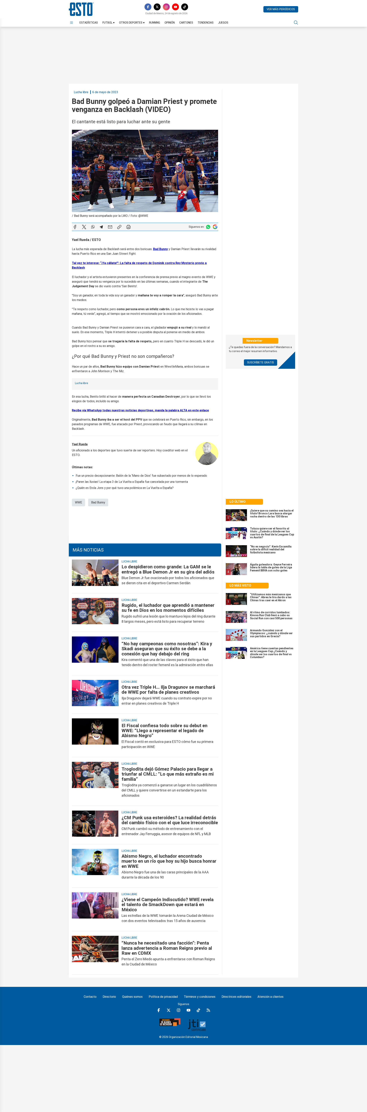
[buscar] (296, 22)
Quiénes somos (132, 997)
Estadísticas (89, 22)
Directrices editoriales (236, 997)
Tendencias (206, 22)
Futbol (108, 22)
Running (154, 22)
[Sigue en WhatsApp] (208, 227)
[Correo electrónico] (110, 227)
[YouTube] (175, 6)
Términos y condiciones (199, 997)
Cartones (186, 22)
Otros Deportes (132, 22)
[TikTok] (184, 6)
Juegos (223, 22)
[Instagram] (166, 6)
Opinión (170, 22)
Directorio (109, 997)
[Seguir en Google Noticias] (215, 227)
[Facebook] (148, 6)
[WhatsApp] (93, 227)
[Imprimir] (128, 227)
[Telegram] (101, 227)
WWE (78, 502)
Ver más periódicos (281, 9)
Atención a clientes (270, 997)
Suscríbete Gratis (260, 362)
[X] (157, 6)
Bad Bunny (98, 502)
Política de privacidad (163, 997)
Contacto (90, 997)
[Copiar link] (119, 227)
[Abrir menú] (71, 22)
